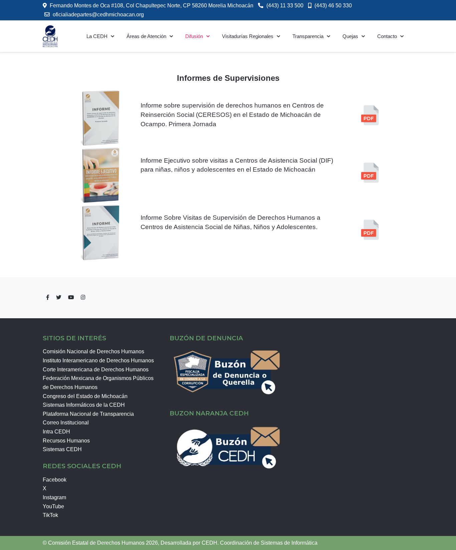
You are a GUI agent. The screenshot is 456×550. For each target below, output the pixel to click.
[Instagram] (83, 297)
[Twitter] (58, 297)
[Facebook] (47, 297)
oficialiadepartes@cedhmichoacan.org (98, 14)
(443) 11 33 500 (284, 5)
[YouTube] (71, 297)
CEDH (209, 543)
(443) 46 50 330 (333, 5)
